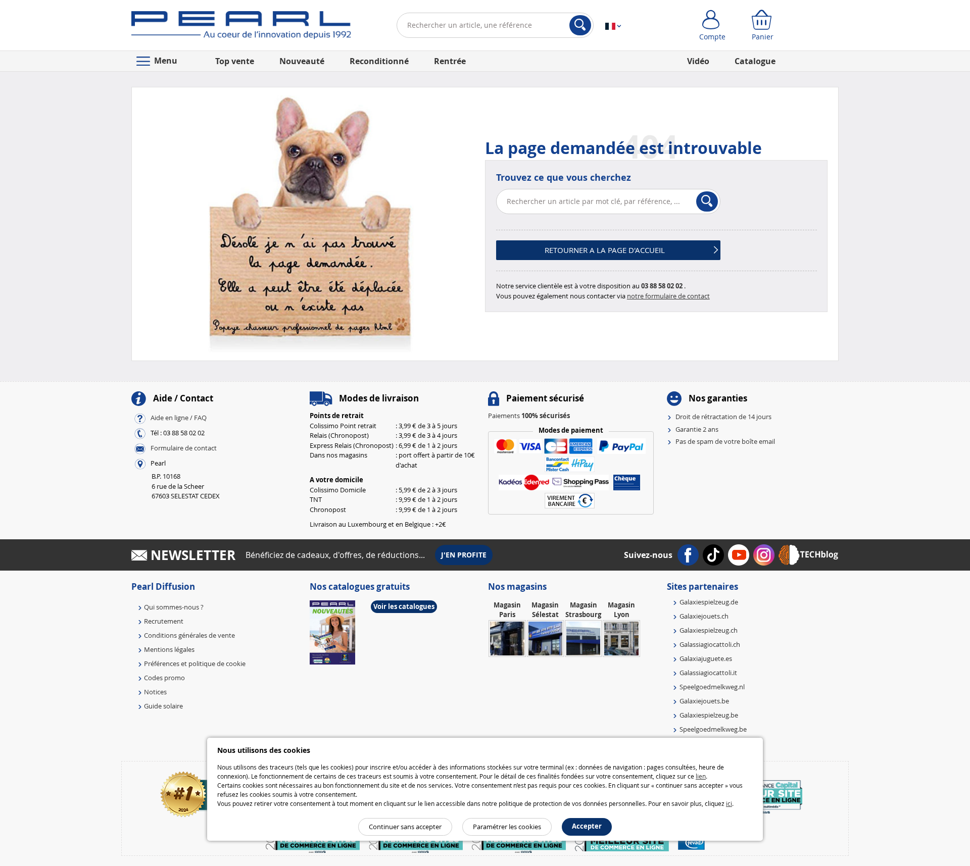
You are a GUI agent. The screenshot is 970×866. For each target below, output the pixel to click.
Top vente (234, 61)
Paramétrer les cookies (507, 826)
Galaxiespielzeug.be (709, 715)
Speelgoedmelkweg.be (713, 729)
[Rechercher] (580, 25)
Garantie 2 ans (696, 429)
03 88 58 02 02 (662, 285)
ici (729, 803)
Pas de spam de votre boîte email (725, 441)
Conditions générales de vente (189, 635)
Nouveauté (301, 61)
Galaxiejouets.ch (704, 616)
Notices (155, 691)
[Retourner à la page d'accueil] (241, 27)
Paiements (529, 415)
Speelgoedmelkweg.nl (712, 686)
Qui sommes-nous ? (174, 607)
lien (701, 776)
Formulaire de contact (184, 448)
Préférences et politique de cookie (195, 663)
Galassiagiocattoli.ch (710, 644)
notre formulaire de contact (668, 295)
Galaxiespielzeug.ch (709, 630)
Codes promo (164, 677)
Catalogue (755, 61)
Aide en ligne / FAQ (179, 418)
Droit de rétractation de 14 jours (723, 416)
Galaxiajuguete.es (706, 658)
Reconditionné (379, 61)
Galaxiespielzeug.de (709, 601)
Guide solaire (163, 705)
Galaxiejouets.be (704, 700)
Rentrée (450, 61)
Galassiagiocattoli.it (708, 672)
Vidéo (698, 61)
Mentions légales (169, 649)
